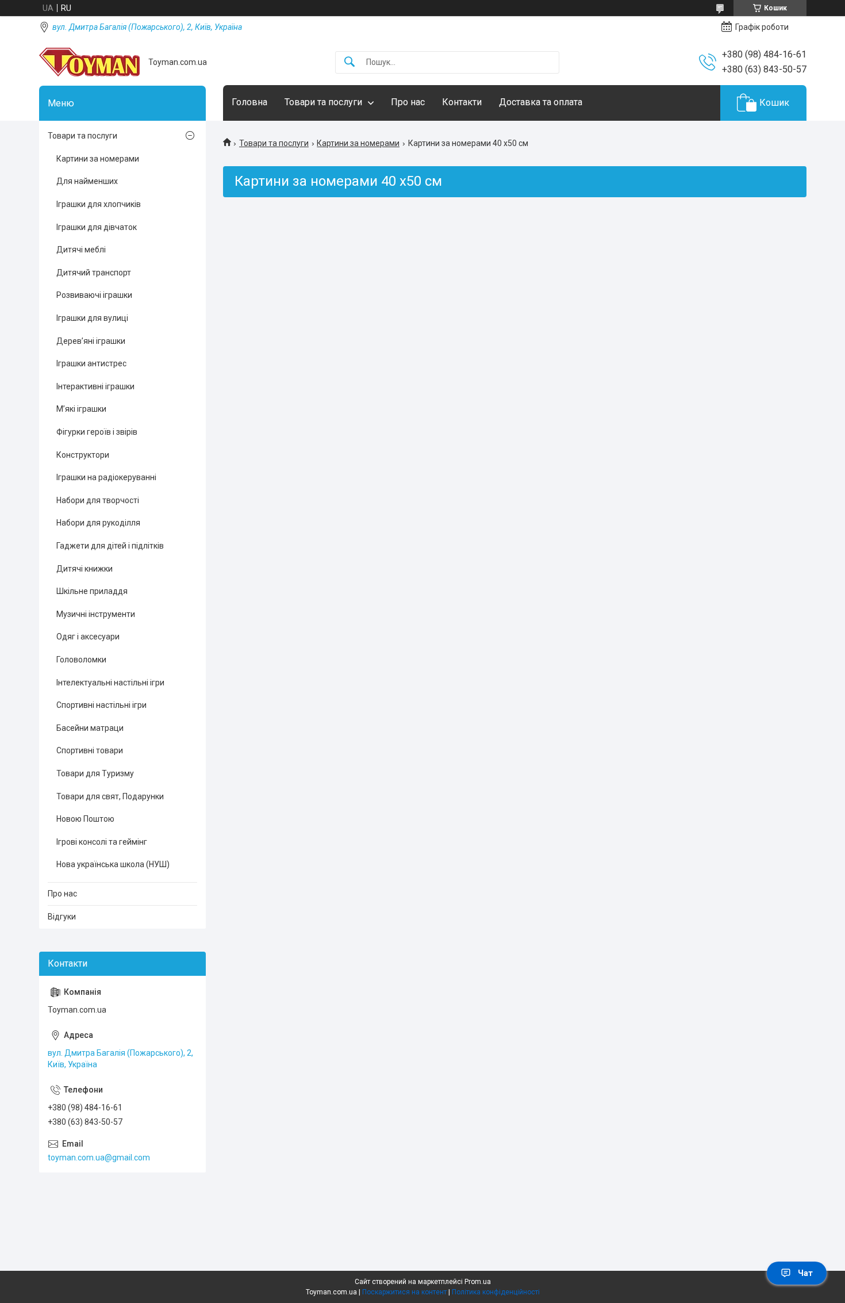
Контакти (462, 102)
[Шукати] (349, 62)
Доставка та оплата (540, 102)
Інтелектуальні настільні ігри (110, 682)
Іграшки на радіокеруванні (106, 477)
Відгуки (62, 916)
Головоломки (81, 659)
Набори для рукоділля (98, 522)
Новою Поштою (85, 818)
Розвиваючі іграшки (94, 295)
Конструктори (82, 454)
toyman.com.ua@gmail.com (99, 1157)
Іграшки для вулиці (92, 318)
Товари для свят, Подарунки (110, 796)
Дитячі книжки (84, 568)
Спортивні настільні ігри (101, 705)
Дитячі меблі (81, 249)
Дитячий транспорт (93, 272)
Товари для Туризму (95, 773)
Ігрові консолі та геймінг (101, 841)
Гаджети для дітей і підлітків (110, 545)
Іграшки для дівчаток (96, 227)
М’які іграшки (81, 408)
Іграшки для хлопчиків (98, 204)
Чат (805, 1273)
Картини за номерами (358, 143)
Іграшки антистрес (91, 363)
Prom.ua (477, 1282)
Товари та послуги (323, 102)
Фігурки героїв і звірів (96, 431)
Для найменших (87, 181)
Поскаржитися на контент (404, 1292)
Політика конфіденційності (496, 1292)
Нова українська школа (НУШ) (113, 864)
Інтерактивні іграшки (95, 386)
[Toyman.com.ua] (89, 62)
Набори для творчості (97, 500)
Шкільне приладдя (92, 591)
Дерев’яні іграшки (90, 341)
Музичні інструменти (95, 614)
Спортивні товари (89, 750)
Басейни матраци (90, 728)
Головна (249, 102)
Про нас (408, 102)
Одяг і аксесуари (88, 636)
